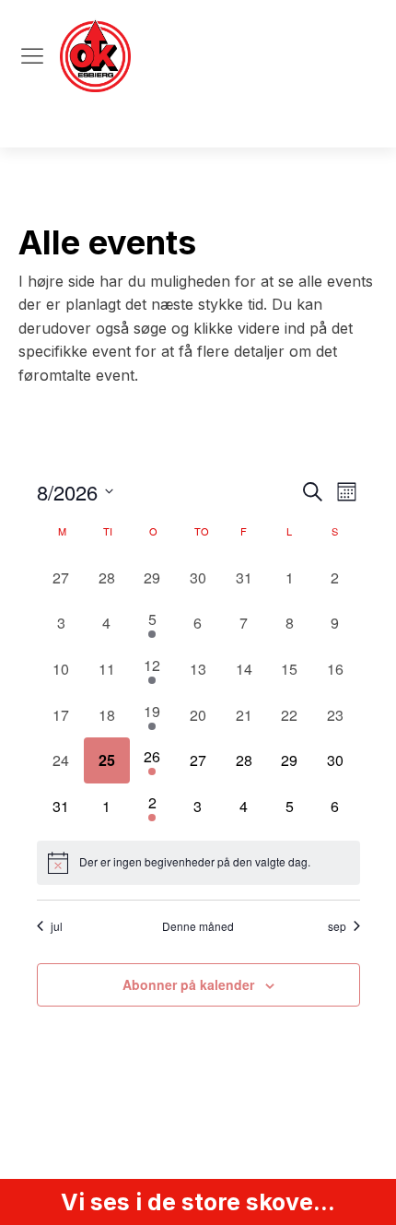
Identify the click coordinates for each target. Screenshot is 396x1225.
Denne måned (198, 926)
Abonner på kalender (188, 984)
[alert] (198, 863)
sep (337, 926)
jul (57, 926)
